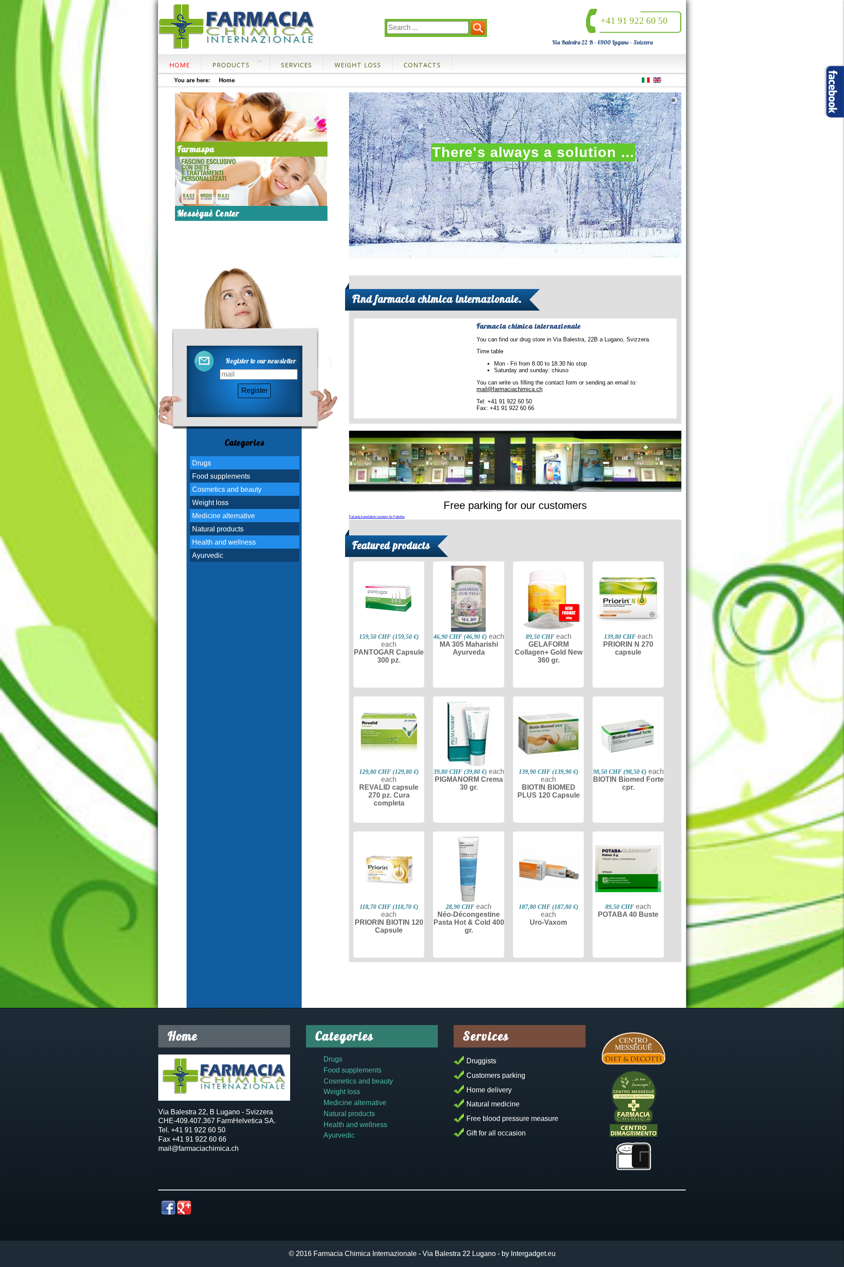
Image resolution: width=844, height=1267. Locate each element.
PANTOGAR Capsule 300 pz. (389, 656)
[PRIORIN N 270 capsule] (628, 599)
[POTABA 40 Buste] (628, 869)
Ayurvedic (207, 555)
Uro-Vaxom (548, 922)
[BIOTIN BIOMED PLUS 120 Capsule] (548, 734)
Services (296, 65)
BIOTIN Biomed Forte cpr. (628, 783)
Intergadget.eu (533, 1253)
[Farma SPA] (251, 117)
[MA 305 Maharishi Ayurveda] (468, 599)
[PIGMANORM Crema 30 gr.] (468, 734)
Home (179, 65)
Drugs (201, 463)
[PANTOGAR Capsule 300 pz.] (388, 599)
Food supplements (221, 476)
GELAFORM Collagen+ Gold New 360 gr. (548, 652)
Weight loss (358, 65)
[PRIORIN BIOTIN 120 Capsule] (388, 869)
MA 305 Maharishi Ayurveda (469, 648)
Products (231, 65)
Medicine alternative (223, 516)
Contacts (422, 65)
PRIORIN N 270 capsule (628, 648)
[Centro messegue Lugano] (251, 181)
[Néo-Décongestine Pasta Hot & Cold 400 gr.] (468, 869)
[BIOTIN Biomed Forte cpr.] (628, 734)
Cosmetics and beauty (227, 489)
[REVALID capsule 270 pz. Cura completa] (388, 734)
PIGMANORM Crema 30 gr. (469, 783)
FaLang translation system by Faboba (376, 517)
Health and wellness (224, 542)
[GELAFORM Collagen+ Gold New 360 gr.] (548, 599)
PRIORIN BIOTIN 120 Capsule (389, 926)
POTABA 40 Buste (628, 914)
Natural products (218, 529)
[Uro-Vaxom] (548, 869)
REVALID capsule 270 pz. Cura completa (388, 795)
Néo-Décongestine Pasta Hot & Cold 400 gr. (468, 922)
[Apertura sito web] (633, 1156)
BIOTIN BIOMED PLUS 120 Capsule (548, 791)
